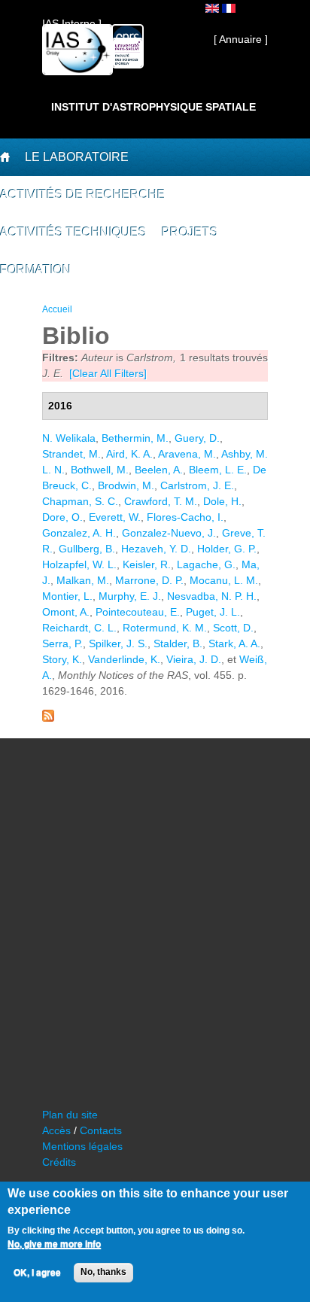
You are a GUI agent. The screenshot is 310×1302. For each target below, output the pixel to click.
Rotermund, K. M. (165, 628)
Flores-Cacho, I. (185, 517)
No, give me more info (54, 1244)
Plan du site (70, 1115)
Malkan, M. (82, 580)
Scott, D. (233, 628)
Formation (35, 269)
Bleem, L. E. (218, 470)
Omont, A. (66, 612)
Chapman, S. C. (80, 501)
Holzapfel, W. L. (79, 564)
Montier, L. (67, 596)
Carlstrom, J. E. (197, 485)
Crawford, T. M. (160, 501)
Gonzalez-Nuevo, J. (169, 533)
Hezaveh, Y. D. (156, 549)
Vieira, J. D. (193, 659)
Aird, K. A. (129, 454)
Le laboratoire (77, 157)
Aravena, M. (187, 454)
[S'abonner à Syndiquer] (48, 718)
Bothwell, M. (100, 470)
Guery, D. (197, 438)
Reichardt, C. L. (79, 628)
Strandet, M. (71, 454)
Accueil (57, 309)
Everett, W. (115, 517)
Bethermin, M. (135, 438)
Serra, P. (62, 643)
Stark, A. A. (234, 643)
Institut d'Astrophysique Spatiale (153, 107)
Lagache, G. (206, 564)
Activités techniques (73, 232)
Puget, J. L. (213, 612)
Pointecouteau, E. (138, 612)
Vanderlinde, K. (124, 659)
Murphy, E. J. (130, 596)
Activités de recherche (83, 194)
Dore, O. (62, 517)
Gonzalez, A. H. (79, 533)
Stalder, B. (177, 643)
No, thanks (103, 1272)
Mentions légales (82, 1146)
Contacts (101, 1130)
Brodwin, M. (126, 485)
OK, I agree (37, 1273)
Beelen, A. (159, 470)
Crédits (59, 1162)
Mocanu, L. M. (224, 580)
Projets (190, 232)
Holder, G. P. (227, 549)
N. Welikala (69, 438)
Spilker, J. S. (118, 643)
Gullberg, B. (87, 549)
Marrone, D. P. (149, 580)
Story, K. (62, 659)
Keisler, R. (147, 564)
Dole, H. (222, 501)
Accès (56, 1130)
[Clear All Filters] (108, 373)
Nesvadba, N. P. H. (212, 596)
